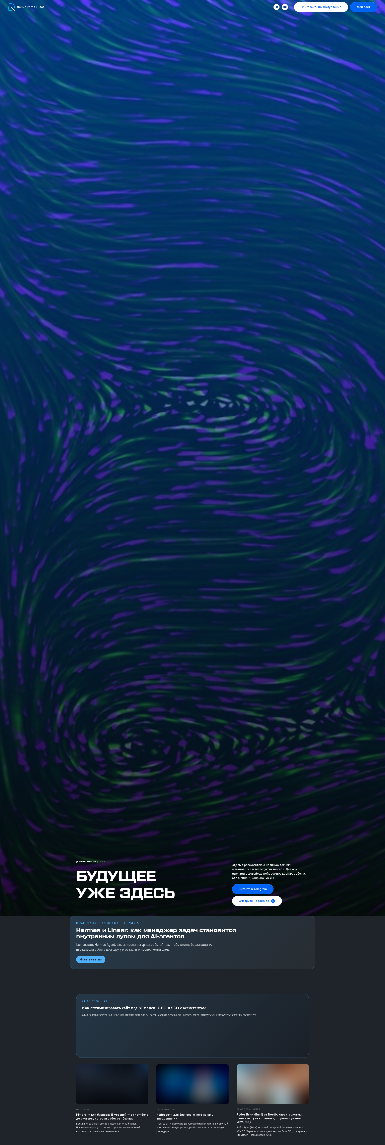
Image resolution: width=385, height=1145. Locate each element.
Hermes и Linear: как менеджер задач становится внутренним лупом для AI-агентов (156, 933)
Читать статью (91, 959)
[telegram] (277, 7)
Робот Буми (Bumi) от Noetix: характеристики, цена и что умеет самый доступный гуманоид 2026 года (270, 1118)
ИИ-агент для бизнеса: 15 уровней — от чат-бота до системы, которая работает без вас (112, 1116)
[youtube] (285, 7)
